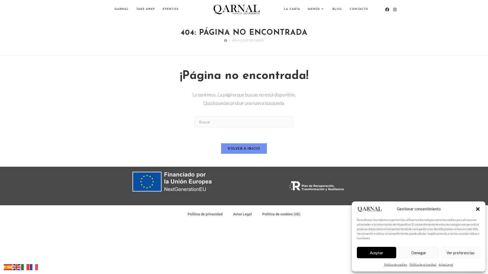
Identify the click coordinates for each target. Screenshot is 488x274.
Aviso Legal (446, 264)
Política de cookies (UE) (281, 214)
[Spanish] (8, 266)
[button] (477, 209)
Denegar (418, 252)
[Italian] (25, 266)
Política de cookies (395, 264)
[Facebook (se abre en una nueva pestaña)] (387, 9)
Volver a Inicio (244, 148)
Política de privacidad (422, 264)
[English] (16, 266)
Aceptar (376, 252)
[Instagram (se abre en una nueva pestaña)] (395, 9)
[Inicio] (225, 40)
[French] (34, 266)
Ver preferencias (461, 252)
